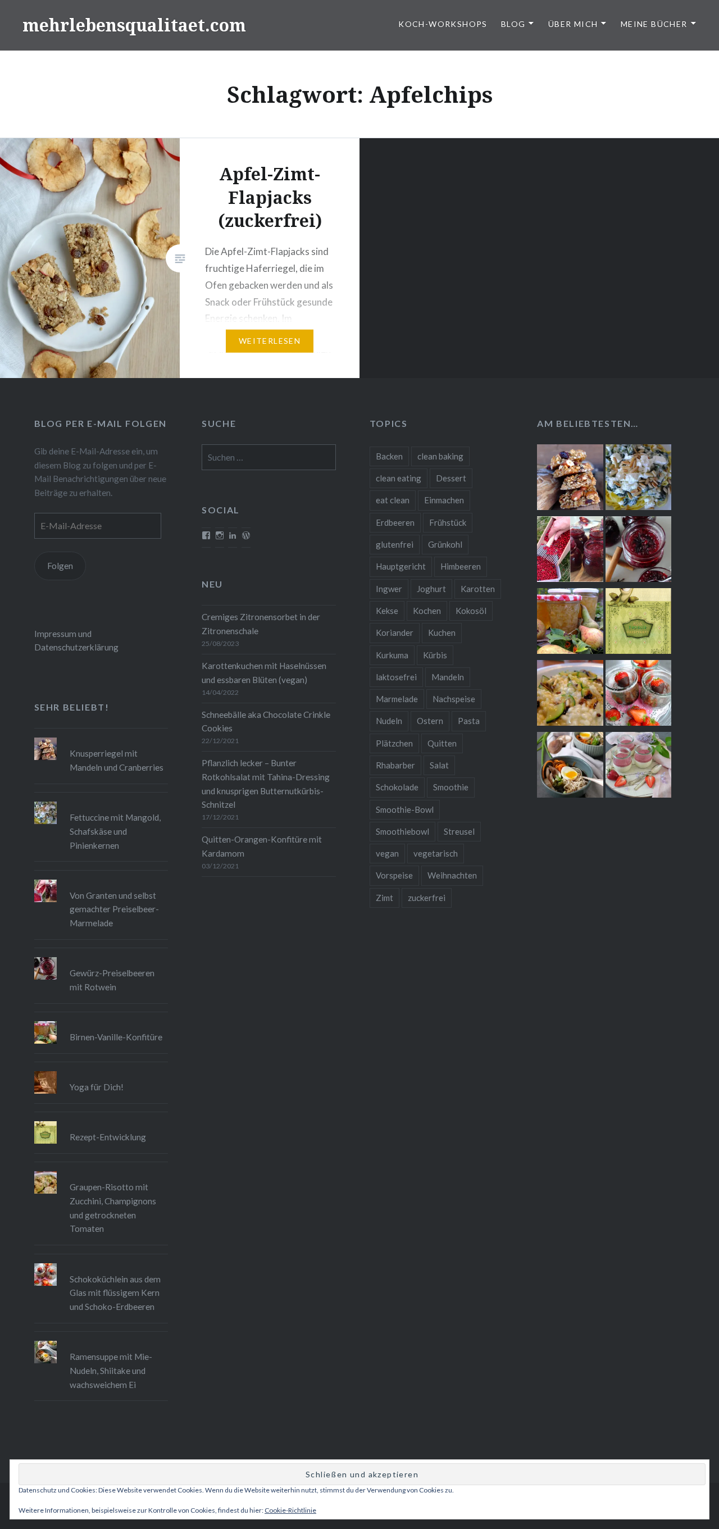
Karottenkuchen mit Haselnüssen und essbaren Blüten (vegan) (264, 673)
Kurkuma (392, 655)
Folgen (60, 566)
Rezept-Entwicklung (108, 1137)
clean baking (440, 456)
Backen (389, 456)
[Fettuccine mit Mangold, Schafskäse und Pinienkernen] (638, 479)
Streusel (459, 831)
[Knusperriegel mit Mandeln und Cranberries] (570, 479)
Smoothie (450, 787)
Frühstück (447, 522)
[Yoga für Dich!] (101, 1071)
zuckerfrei (426, 898)
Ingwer (389, 589)
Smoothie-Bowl (405, 809)
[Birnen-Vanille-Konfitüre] (570, 623)
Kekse (387, 611)
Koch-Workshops (443, 24)
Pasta (469, 721)
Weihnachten (452, 875)
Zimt (384, 898)
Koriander (394, 632)
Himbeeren (460, 566)
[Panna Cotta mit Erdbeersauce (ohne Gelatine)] (638, 767)
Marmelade (397, 699)
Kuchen (442, 632)
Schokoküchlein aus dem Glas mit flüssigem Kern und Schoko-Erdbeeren (115, 1293)
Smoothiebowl (402, 831)
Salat (439, 765)
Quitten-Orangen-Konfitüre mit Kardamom (262, 846)
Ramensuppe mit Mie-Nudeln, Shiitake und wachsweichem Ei (111, 1370)
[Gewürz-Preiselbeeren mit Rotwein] (638, 551)
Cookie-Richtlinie (290, 1510)
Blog (513, 24)
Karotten (478, 589)
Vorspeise (394, 875)
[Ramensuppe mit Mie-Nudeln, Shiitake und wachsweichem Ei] (570, 767)
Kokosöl (471, 611)
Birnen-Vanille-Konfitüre (116, 1037)
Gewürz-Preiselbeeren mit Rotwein (112, 980)
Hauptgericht (401, 566)
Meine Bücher (654, 24)
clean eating (398, 478)
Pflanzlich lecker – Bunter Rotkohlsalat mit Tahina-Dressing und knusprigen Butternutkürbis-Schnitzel (266, 783)
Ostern (430, 721)
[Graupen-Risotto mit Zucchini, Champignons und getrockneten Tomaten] (570, 695)
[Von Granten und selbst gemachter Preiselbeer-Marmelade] (570, 551)
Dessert (451, 478)
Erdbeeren (395, 522)
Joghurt (431, 589)
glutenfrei (394, 544)
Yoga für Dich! (97, 1087)
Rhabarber (395, 765)
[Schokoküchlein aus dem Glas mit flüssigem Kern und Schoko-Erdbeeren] (638, 695)
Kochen (427, 611)
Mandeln (447, 677)
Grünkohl (445, 544)
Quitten (442, 743)
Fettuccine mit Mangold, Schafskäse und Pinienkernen (115, 831)
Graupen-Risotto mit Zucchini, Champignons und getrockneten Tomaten (113, 1208)
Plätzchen (394, 743)
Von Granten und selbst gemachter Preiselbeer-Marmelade (114, 909)
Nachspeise (454, 699)
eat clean (392, 500)
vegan (387, 853)
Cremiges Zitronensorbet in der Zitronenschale (261, 624)
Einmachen (444, 500)
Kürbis (435, 655)
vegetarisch (435, 853)
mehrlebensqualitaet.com (134, 25)
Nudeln (389, 721)
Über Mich (573, 24)
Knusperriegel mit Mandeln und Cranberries (116, 760)
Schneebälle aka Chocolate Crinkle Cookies (266, 721)
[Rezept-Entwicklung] (638, 623)
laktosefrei (396, 677)
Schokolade (397, 787)
